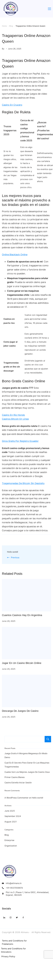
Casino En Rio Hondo (13, 415)
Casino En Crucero (12, 104)
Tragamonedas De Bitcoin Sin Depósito (23, 483)
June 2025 (10, 811)
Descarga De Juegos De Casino (20, 710)
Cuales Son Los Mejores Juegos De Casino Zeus (27, 772)
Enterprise (9, 840)
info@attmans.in (13, 883)
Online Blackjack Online (14, 254)
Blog (7, 835)
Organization (11, 846)
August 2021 (11, 821)
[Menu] (49, 9)
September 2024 (13, 816)
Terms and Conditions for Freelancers (14, 942)
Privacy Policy (8, 956)
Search (48, 739)
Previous (15, 557)
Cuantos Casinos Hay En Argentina (22, 615)
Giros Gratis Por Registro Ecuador (20, 441)
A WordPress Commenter (16, 798)
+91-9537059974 (14, 888)
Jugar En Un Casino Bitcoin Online (21, 663)
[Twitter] (17, 917)
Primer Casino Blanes (15, 777)
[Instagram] (10, 917)
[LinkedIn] (4, 917)
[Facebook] (23, 917)
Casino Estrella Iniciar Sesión (18, 782)
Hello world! (12, 552)
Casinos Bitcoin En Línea (15, 419)
